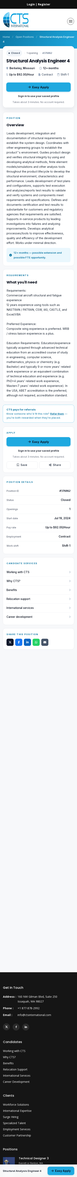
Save (24, 465)
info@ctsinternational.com (34, 1015)
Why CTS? (13, 581)
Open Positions (25, 36)
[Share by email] (44, 642)
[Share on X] (10, 642)
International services (20, 607)
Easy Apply (40, 87)
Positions (10, 1149)
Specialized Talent (14, 1123)
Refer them (57, 413)
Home (6, 36)
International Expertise (17, 1111)
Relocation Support (15, 1069)
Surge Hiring (10, 1117)
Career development (19, 616)
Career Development (16, 1082)
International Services (16, 1075)
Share (57, 465)
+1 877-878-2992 (28, 1008)
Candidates (12, 1042)
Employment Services (16, 1129)
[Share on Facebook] (18, 642)
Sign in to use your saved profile (38, 96)
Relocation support (18, 599)
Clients (8, 1095)
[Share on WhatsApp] (36, 642)
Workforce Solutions (16, 1104)
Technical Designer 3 (34, 1158)
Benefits (12, 590)
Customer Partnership (17, 1135)
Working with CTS (18, 572)
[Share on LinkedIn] (27, 642)
